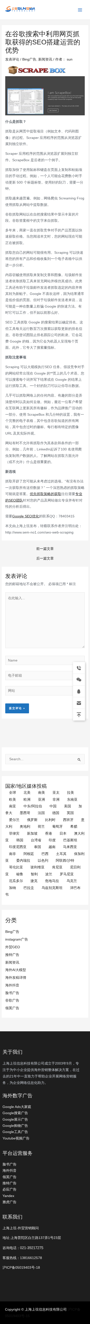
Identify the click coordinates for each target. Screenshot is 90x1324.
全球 (12, 792)
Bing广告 (12, 932)
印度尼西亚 (17, 847)
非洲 (56, 799)
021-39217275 (31, 1248)
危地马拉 (52, 881)
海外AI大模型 (15, 970)
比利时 (50, 820)
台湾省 (36, 840)
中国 (53, 806)
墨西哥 (25, 813)
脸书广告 (12, 993)
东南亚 (72, 799)
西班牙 (68, 820)
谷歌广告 (12, 1000)
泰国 (37, 847)
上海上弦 (8, 12)
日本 (63, 833)
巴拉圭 (29, 888)
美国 (67, 806)
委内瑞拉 (23, 860)
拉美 (70, 792)
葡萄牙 (57, 826)
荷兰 (41, 826)
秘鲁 (19, 874)
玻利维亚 (37, 867)
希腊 (73, 826)
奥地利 (25, 826)
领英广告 (12, 1008)
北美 (27, 792)
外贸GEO (12, 947)
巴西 (45, 854)
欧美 (12, 799)
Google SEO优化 (25, 516)
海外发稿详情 (15, 977)
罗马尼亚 (67, 874)
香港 (48, 833)
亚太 (56, 792)
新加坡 (32, 833)
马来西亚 (70, 847)
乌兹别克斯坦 (52, 888)
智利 (34, 874)
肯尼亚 (57, 867)
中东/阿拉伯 (33, 806)
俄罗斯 (32, 820)
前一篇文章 (45, 549)
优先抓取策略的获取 (45, 494)
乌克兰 (71, 881)
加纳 (12, 888)
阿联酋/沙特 (65, 860)
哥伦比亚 (16, 867)
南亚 (12, 806)
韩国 (19, 840)
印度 (52, 840)
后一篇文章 (45, 558)
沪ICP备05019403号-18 (21, 1267)
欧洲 (27, 799)
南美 (41, 792)
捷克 (34, 881)
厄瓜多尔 (16, 881)
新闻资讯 (12, 962)
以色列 (43, 860)
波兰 (48, 874)
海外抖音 (12, 985)
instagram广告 (16, 939)
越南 (52, 847)
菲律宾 (14, 833)
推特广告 (12, 955)
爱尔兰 (14, 820)
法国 (41, 813)
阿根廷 (29, 854)
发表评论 (12, 59)
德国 (55, 813)
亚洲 (41, 799)
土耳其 (61, 854)
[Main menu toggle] (80, 10)
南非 (12, 854)
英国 (70, 813)
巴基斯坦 (70, 840)
